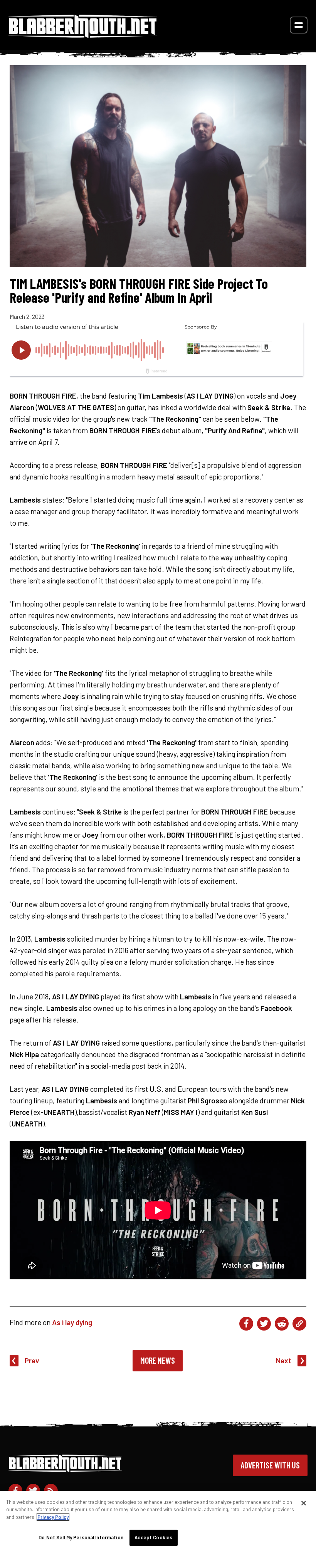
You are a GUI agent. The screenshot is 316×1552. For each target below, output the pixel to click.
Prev (32, 1360)
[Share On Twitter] (264, 1324)
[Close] (303, 1503)
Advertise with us (270, 1465)
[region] (158, 1521)
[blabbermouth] (82, 35)
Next (283, 1360)
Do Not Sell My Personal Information (81, 1537)
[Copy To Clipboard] (299, 1324)
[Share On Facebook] (246, 1324)
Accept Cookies (153, 1537)
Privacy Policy (53, 1517)
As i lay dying (72, 1322)
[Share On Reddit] (282, 1324)
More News (157, 1360)
